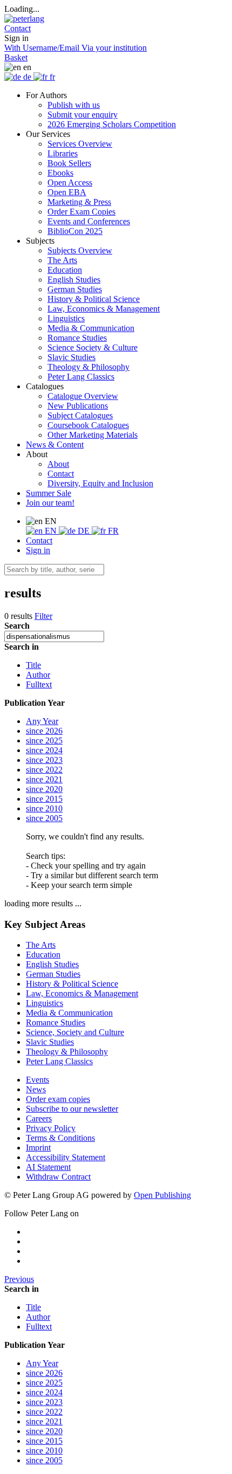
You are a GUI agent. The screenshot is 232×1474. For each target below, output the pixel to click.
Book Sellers (69, 163)
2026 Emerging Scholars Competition (111, 124)
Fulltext (39, 684)
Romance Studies (77, 337)
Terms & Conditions (60, 1137)
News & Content (55, 444)
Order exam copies (58, 1099)
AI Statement (48, 1167)
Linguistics (66, 318)
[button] (17, 28)
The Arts (62, 260)
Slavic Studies (71, 357)
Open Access (69, 182)
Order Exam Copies (81, 211)
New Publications (77, 405)
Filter (43, 616)
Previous (19, 1279)
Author (38, 674)
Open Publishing (162, 1195)
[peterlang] (24, 18)
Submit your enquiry (82, 114)
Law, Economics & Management (103, 308)
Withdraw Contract (58, 1176)
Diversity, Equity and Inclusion (100, 483)
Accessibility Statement (65, 1157)
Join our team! (50, 502)
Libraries (62, 153)
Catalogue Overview (82, 396)
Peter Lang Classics (80, 376)
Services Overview (79, 143)
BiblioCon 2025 (75, 231)
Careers (39, 1118)
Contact (60, 473)
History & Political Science (93, 299)
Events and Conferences (88, 221)
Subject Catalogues (80, 415)
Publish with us (73, 104)
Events (37, 1079)
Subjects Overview (79, 250)
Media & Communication (90, 328)
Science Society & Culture (92, 347)
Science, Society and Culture (75, 1032)
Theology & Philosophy (88, 366)
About (58, 464)
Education (64, 269)
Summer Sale (48, 493)
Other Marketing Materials (92, 434)
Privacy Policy (51, 1128)
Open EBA (66, 192)
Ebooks (60, 172)
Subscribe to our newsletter (72, 1108)
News (36, 1089)
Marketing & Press (79, 201)
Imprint (38, 1147)
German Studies (74, 289)
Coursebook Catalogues (88, 425)
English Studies (73, 279)
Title (33, 665)
